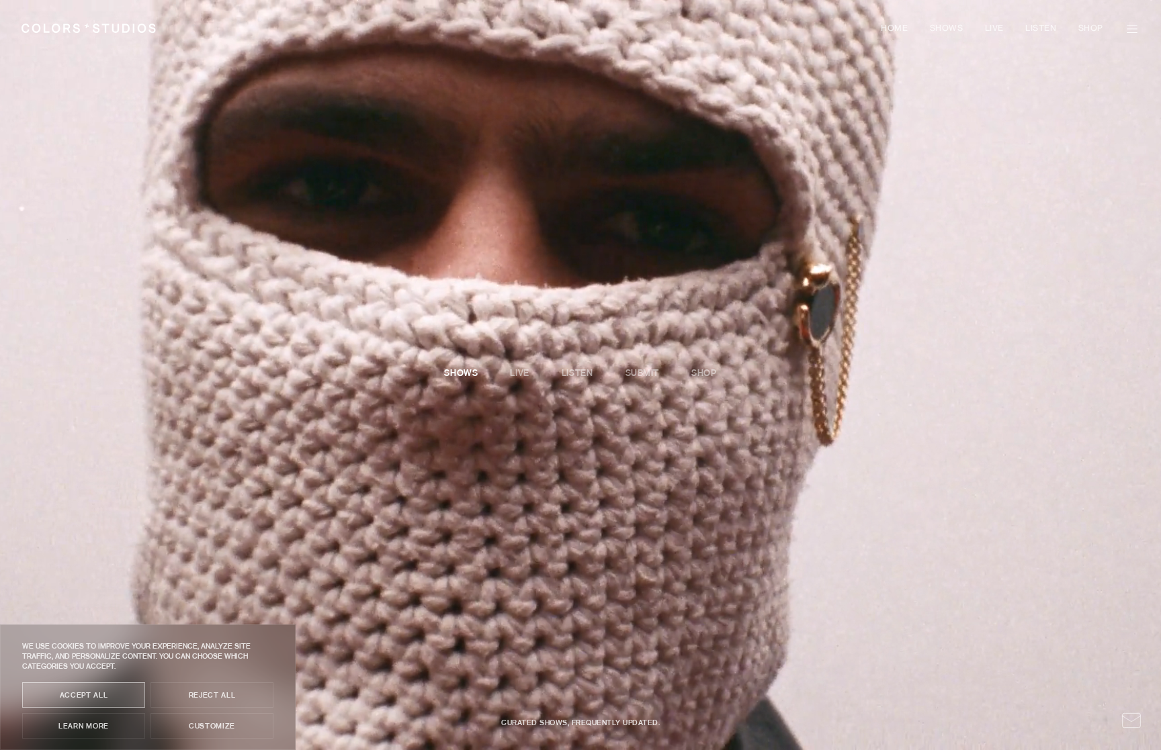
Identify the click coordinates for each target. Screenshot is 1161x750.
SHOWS (946, 29)
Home (894, 29)
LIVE (994, 29)
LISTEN (1041, 29)
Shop (1090, 29)
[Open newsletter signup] (1131, 720)
